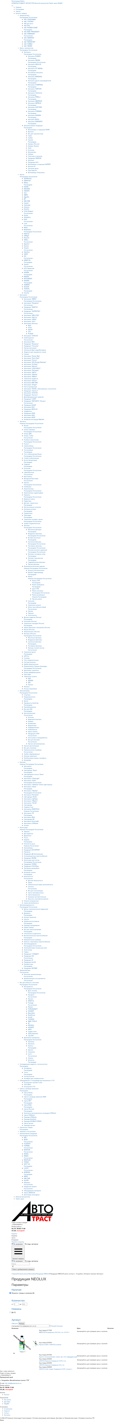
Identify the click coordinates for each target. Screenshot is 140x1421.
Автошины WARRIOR (35, 101)
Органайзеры (28, 848)
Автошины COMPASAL (35, 86)
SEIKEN (30, 680)
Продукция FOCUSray (31, 866)
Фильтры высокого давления (37, 551)
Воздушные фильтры (37, 535)
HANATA (26, 191)
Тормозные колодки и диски (33, 520)
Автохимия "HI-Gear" (31, 364)
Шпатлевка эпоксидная (31, 1195)
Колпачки (31, 150)
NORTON (28, 1151)
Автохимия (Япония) (31, 323)
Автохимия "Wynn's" (30, 317)
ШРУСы (26, 656)
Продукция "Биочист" (31, 395)
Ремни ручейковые (39, 596)
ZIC (28, 257)
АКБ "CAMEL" (28, 44)
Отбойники (27, 487)
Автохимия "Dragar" (30, 385)
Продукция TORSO (30, 864)
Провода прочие (29, 1125)
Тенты (26, 838)
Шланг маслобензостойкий (37, 608)
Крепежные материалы (32, 1038)
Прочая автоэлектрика (31, 746)
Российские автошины (35, 73)
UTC (29, 332)
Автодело (32, 996)
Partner (30, 1007)
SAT (29, 682)
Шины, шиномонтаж (28, 49)
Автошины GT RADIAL (35, 69)
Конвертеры (32, 723)
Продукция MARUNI (34, 158)
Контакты (7, 1415)
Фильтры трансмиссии (35, 559)
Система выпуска (30, 662)
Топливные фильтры (37, 547)
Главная (14, 1274)
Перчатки (27, 852)
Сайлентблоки (32, 447)
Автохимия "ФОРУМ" (31, 393)
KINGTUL (31, 1001)
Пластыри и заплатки (35, 156)
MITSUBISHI (28, 278)
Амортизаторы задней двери (33, 493)
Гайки (30, 136)
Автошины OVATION (34, 90)
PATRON (31, 1025)
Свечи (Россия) (29, 1110)
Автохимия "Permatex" (31, 370)
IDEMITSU (27, 181)
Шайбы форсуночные (31, 664)
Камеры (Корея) (33, 146)
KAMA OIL (28, 261)
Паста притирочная (30, 387)
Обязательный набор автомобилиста (40, 884)
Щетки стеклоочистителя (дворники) (36, 910)
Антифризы (28, 1069)
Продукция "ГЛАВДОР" (31, 954)
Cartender (27, 205)
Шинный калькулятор (41, 3)
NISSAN (28, 282)
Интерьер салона (30, 873)
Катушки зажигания (30, 756)
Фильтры (32, 526)
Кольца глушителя (30, 917)
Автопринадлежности (28, 906)
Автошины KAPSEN (34, 116)
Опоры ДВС (28, 434)
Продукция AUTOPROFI (32, 850)
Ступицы (27, 658)
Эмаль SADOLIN (29, 1193)
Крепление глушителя (31, 670)
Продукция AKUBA (30, 858)
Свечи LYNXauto (29, 1115)
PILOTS (26, 209)
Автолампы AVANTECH (31, 810)
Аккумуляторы (28, 16)
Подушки (28, 465)
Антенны (31, 717)
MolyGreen (32, 231)
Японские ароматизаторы (32, 975)
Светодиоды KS (29, 819)
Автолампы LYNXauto (31, 823)
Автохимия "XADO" (30, 319)
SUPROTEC (28, 179)
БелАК (30, 1017)
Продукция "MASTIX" (31, 308)
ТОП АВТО (27, 1084)
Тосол (28, 1073)
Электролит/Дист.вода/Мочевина (35, 350)
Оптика (26, 825)
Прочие (30, 685)
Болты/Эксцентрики (30, 461)
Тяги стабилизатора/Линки (33, 455)
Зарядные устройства (31, 704)
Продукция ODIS (29, 413)
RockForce (31, 1015)
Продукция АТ (28, 960)
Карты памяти (32, 731)
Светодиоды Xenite (30, 797)
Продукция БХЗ (33, 162)
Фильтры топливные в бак (36, 555)
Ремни (40, 577)
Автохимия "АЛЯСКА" (31, 336)
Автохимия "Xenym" (30, 381)
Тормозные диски (30, 653)
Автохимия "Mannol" (30, 366)
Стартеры (27, 695)
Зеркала (26, 831)
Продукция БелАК (30, 962)
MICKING (27, 189)
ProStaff (30, 334)
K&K (29, 678)
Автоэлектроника (29, 714)
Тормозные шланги (34, 605)
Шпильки (31, 160)
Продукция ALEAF (30, 405)
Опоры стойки (28, 437)
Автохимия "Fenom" (30, 360)
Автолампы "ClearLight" (32, 778)
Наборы (30, 154)
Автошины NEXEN (37, 61)
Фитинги (26, 687)
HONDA (28, 273)
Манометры (32, 152)
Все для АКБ (28, 710)
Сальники (32, 602)
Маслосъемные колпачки (32, 507)
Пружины (32, 496)
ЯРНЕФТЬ (27, 217)
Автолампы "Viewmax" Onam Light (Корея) (38, 784)
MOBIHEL (28, 1173)
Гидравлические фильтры (36, 562)
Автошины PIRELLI (34, 98)
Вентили (31, 132)
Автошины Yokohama (35, 94)
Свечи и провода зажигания (29, 1090)
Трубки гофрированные (32, 754)
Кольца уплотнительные (36, 570)
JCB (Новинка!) (33, 1033)
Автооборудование (32, 945)
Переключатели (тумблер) (33, 751)
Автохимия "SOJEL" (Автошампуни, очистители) (40, 389)
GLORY (26, 1180)
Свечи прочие (28, 1123)
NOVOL (26, 1154)
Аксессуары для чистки (32, 861)
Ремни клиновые (41, 592)
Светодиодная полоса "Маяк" (34, 775)
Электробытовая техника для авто (35, 948)
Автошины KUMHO (34, 57)
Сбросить (15, 1323)
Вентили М (31, 166)
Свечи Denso (28, 1094)
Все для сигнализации (35, 891)
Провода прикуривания (32, 925)
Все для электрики (30, 748)
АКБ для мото (28, 23)
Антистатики (28, 950)
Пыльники (32, 469)
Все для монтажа (34, 741)
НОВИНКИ (15, 3)
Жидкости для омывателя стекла (35, 352)
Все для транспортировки (32, 930)
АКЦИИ (60, 3)
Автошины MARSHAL (35, 77)
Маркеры (28, 1183)
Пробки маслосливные (31, 922)
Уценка (18, 11)
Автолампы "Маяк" (30, 788)
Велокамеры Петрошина (36, 172)
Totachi (28, 249)
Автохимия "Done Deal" (31, 358)
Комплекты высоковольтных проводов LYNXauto (40, 1113)
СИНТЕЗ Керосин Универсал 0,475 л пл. (52, 1361)
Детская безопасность (35, 880)
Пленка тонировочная (31, 901)
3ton (25, 193)
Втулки (32, 426)
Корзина (14, 1234)
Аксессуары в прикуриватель (37, 738)
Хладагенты (28, 411)
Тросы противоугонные (36, 893)
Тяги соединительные (31, 660)
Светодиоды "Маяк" (30, 771)
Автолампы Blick (29, 817)
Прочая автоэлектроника (36, 744)
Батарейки (27, 760)
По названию (18, 1244)
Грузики (32, 141)
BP (25, 199)
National (26, 234)
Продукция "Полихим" (31, 346)
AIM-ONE (27, 201)
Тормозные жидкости (31, 378)
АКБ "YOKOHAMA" (30, 19)
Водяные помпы (29, 499)
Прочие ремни (37, 599)
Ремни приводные (38, 586)
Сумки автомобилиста (31, 903)
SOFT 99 (28, 1165)
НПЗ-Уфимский (29, 269)
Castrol (26, 203)
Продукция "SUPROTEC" (32, 312)
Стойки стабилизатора (31, 458)
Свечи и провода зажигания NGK (35, 1098)
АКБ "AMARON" (29, 39)
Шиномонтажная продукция (33, 126)
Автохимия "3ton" (29, 321)
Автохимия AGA (29, 415)
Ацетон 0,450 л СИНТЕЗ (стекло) (50, 1344)
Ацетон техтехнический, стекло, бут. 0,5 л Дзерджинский (58, 1357)
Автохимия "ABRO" (32, 300)
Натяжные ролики (30, 510)
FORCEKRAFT (33, 1009)
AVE (25, 1137)
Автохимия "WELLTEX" (31, 315)
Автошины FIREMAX (35, 112)
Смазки (26, 354)
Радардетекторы (33, 727)
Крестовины (28, 476)
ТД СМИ (31, 1035)
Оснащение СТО (29, 1086)
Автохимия (28, 296)
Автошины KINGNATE (35, 122)
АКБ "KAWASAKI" (29, 35)
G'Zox (30, 327)
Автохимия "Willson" (30, 376)
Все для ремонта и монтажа (29, 983)
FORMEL (28, 1147)
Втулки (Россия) (29, 629)
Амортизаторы (32, 490)
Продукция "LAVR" (30, 399)
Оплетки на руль (31, 845)
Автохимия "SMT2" (30, 372)
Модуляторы (32, 725)
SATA (29, 1029)
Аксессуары (31, 828)
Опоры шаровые (32, 430)
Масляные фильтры (34, 530)
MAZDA (26, 276)
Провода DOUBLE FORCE (32, 1121)
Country (26, 293)
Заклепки (31, 1042)
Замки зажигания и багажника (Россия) (37, 627)
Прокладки (28, 516)
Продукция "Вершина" (31, 344)
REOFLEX (27, 1160)
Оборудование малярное (32, 1191)
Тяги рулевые (28, 451)
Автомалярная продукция (28, 1134)
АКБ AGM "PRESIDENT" (32, 32)
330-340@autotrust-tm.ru (13, 1383)
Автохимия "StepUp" (30, 374)
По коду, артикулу (31, 1244)
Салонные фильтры (37, 543)
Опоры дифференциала (32, 672)
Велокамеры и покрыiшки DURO (39, 130)
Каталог (6, 1394)
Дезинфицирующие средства (34, 397)
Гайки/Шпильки (29, 473)
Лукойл (28, 265)
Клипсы (32, 1047)
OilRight (26, 236)
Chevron (26, 207)
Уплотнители (32, 615)
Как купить (7, 1400)
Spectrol (26, 244)
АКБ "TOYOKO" (29, 21)
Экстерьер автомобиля (31, 869)
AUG (29, 325)
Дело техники (37, 992)
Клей (29, 148)
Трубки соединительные (32, 523)
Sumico (26, 246)
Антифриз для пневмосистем (34, 1078)
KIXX (28, 220)
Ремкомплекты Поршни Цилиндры (35, 667)
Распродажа (20, 9)
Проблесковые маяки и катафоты (35, 758)
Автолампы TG (29, 814)
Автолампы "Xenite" (30, 803)
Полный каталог (23, 1274)
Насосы (26, 919)
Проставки (27, 674)
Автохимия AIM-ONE (31, 383)
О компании (8, 1409)
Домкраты (28, 914)
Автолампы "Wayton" (31, 801)
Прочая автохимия (30, 348)
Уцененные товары (26, 1128)
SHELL (28, 241)
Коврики (28, 841)
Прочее (32, 484)
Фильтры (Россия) (32, 635)
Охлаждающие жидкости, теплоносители (33, 1065)
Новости (7, 1411)
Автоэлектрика (28, 692)
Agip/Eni (26, 197)
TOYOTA (28, 290)
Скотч (32, 1055)
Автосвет (31, 763)
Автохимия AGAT (29, 417)
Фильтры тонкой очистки (36, 649)
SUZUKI (26, 287)
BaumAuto (31, 1013)
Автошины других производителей (39, 82)
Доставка (7, 1402)
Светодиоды (28, 805)
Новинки (18, 7)
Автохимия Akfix (29, 342)
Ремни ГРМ (36, 581)
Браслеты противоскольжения (38, 899)
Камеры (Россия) (33, 144)
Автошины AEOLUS (34, 65)
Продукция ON (29, 957)
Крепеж (30, 1050)
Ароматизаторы (25, 971)
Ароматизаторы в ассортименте (34, 979)
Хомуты (30, 1058)
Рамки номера (29, 927)
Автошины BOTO (33, 119)
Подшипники (28, 513)
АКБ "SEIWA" (28, 46)
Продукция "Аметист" (31, 391)
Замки (30, 882)
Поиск (23, 1269)
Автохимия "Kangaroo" (31, 304)
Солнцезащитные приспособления (35, 856)
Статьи (6, 1413)
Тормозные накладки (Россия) (34, 624)
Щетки (26, 701)
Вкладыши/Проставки (31, 479)
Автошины (32, 53)
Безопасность (28, 877)
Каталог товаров (21, 13)
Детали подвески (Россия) (32, 618)
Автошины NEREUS (34, 104)
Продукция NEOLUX (30, 409)
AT (29, 1023)
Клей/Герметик (29, 339)
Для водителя (28, 833)
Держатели (27, 836)
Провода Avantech (30, 1119)
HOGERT (31, 1011)
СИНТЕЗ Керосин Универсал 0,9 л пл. (52, 1365)
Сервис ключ (32, 1031)
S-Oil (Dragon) (28, 212)
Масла (28, 175)
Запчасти (31, 422)
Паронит (31, 613)
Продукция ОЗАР (33, 734)
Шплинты (32, 1061)
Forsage (32, 1004)
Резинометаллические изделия (35, 567)
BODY (28, 1141)
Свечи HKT (28, 1102)
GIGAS (26, 187)
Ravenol (26, 238)
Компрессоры (28, 965)
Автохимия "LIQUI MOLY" (32, 368)
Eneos (26, 215)
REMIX (28, 1157)
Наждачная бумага (30, 1187)
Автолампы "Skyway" (32, 792)
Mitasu (28, 184)
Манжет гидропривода (35, 573)
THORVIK (31, 1019)
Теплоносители (29, 1076)
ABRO (26, 195)
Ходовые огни (28, 807)
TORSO (26, 1162)
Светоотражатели (34, 895)
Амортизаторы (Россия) (32, 631)
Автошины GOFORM (35, 108)
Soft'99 (30, 329)
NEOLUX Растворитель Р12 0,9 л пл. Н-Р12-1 (54, 1332)
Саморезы (31, 1052)
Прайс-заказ (53, 3)
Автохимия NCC (29, 407)
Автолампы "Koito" (32, 781)
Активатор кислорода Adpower (34, 419)
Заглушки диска (33, 168)
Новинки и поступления (28, 1131)
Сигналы (32, 888)
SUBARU (27, 285)
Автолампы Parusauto (31, 795)
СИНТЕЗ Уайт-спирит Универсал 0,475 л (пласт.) (55, 1369)
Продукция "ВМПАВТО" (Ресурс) (35, 402)
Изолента (31, 1044)
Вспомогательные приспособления (36, 936)
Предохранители (29, 698)
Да (14, 1312)
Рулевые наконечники (32, 441)
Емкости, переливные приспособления (37, 942)
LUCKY (28, 1169)
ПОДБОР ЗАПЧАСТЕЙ (26, 3)
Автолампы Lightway (31, 799)
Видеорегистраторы (34, 719)
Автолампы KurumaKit (31, 821)
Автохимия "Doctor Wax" (32, 356)
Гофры (26, 952)
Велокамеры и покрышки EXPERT (39, 164)
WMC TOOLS (32, 1021)
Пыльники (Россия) (30, 621)
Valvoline (27, 252)
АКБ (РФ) (27, 25)
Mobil (25, 227)
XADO (26, 254)
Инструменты (32, 987)
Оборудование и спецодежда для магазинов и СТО (37, 1080)
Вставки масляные (34, 539)
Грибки (30, 138)
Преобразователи (30, 707)
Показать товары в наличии (23, 1293)
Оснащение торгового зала (33, 1082)
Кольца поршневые (30, 689)
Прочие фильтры (33, 564)
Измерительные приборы (32, 940)
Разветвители (32, 729)
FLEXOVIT (27, 1144)
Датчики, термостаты (31, 504)
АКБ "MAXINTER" (29, 42)
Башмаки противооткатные (37, 897)
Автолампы (28, 767)
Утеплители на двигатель (32, 933)
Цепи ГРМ (35, 589)
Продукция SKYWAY (30, 968)
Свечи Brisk (28, 1106)
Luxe (28, 224)
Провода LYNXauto (30, 1117)
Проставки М (32, 170)
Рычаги (26, 444)
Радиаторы (27, 501)
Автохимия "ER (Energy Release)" (35, 362)
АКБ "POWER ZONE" (31, 29)
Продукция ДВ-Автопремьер (33, 854)
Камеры (30, 721)
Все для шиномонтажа (35, 134)
